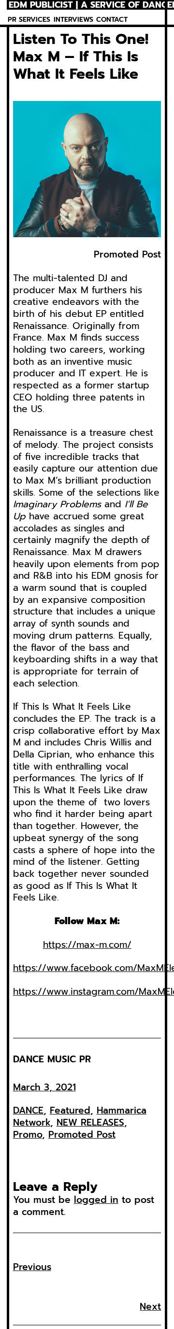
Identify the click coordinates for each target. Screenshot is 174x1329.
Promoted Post (82, 1135)
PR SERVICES (29, 19)
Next (150, 1307)
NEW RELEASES (90, 1122)
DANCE (28, 1110)
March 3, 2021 (44, 1087)
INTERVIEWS (73, 19)
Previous (32, 1267)
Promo (27, 1135)
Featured (70, 1110)
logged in (96, 1200)
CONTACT (112, 19)
